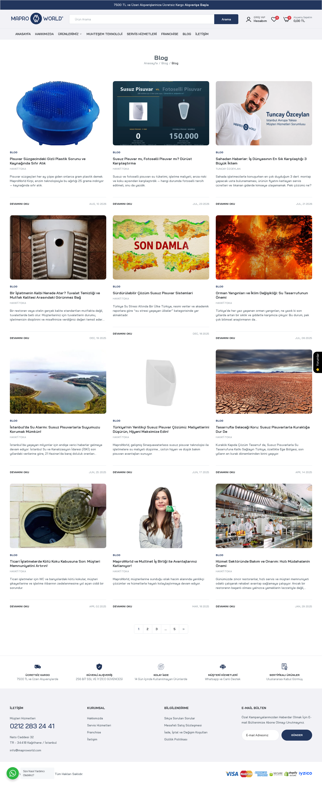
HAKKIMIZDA (44, 34)
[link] (309, 754)
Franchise (94, 732)
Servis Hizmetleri (99, 725)
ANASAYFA (23, 34)
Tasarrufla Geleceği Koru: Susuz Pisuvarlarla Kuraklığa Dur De (263, 429)
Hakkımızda (95, 718)
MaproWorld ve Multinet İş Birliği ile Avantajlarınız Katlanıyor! (155, 563)
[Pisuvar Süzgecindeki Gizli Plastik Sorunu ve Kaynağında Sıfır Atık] (58, 113)
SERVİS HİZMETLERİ (142, 34)
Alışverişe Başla (197, 5)
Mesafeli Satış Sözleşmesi (183, 725)
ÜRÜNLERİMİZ (69, 34)
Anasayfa (151, 63)
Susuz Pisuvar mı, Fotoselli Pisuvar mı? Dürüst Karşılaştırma (152, 161)
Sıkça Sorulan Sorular (179, 718)
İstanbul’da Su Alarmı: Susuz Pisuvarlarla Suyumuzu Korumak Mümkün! (55, 429)
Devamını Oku (19, 203)
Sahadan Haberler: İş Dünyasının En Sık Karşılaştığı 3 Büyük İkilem (261, 161)
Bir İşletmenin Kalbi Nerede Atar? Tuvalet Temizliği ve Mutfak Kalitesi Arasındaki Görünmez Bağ (55, 295)
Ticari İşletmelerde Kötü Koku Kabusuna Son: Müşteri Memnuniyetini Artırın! (55, 563)
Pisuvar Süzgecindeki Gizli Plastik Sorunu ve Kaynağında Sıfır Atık (47, 161)
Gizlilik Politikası (175, 739)
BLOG (187, 34)
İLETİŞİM (202, 34)
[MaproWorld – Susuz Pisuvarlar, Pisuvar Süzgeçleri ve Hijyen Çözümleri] (37, 19)
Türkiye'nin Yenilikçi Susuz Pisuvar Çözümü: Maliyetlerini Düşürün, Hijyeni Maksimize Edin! (161, 429)
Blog (164, 63)
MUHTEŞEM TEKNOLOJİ (104, 34)
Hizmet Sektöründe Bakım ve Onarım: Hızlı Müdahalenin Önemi (263, 563)
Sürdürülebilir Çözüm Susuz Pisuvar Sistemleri (153, 293)
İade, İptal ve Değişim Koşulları (185, 732)
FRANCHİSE (169, 34)
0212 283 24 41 (32, 726)
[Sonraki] (183, 629)
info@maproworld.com (25, 750)
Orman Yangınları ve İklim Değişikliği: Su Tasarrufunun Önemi (262, 295)
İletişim (92, 739)
